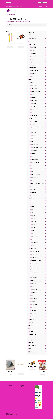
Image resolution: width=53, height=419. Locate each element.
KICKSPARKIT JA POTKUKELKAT (35, 91)
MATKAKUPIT (34, 138)
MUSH (33, 61)
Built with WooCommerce (14, 414)
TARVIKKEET (34, 106)
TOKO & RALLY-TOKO (34, 115)
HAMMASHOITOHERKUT (34, 201)
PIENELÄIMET (31, 340)
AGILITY (32, 82)
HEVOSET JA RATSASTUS (33, 319)
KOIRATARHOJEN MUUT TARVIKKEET (37, 127)
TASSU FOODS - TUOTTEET (35, 265)
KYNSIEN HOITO (33, 269)
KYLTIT (32, 141)
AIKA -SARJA (33, 250)
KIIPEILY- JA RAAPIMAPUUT (35, 71)
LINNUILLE (30, 325)
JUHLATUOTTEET (33, 123)
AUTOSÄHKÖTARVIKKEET (33, 38)
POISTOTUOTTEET (32, 342)
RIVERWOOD (34, 53)
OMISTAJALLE (31, 328)
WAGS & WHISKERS (31, 352)
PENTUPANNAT (34, 292)
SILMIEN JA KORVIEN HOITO (35, 263)
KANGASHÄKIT (33, 191)
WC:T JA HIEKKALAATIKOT (35, 77)
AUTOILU (32, 186)
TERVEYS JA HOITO (33, 248)
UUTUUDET (30, 351)
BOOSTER (33, 218)
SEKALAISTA (31, 348)
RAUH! (32, 209)
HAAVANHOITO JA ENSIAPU (35, 251)
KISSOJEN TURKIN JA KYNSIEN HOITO (35, 65)
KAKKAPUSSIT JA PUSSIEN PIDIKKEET (36, 281)
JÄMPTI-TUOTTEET (34, 121)
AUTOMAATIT (34, 133)
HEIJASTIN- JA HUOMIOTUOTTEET (35, 330)
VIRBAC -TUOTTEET (34, 266)
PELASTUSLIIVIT (33, 295)
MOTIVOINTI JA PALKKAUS (35, 100)
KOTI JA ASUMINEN (33, 68)
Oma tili (20, 6)
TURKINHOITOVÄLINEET (34, 272)
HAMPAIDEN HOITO (34, 253)
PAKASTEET (33, 59)
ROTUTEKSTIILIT (33, 339)
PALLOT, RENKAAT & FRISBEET (35, 177)
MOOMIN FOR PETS (34, 142)
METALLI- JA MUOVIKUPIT (35, 139)
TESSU (33, 62)
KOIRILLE (30, 79)
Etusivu (7, 6)
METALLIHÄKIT (33, 194)
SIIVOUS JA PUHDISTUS (34, 159)
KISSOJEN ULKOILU (33, 67)
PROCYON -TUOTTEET (34, 114)
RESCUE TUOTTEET (34, 298)
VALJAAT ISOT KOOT (34, 304)
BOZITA (33, 233)
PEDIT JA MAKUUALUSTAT (34, 144)
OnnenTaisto (9, 2)
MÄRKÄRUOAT (33, 56)
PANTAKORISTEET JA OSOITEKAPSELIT (37, 290)
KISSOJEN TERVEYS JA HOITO (34, 64)
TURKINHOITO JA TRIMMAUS (34, 268)
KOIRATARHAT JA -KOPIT (34, 126)
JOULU (30, 41)
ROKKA (33, 230)
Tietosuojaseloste (8, 414)
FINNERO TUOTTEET (34, 275)
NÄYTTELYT (32, 109)
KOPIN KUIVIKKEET (35, 129)
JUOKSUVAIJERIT (33, 124)
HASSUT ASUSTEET (34, 307)
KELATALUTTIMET (33, 283)
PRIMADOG (32, 207)
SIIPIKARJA (31, 322)
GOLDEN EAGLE (34, 221)
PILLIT (32, 112)
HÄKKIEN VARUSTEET (34, 189)
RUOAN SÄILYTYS (33, 156)
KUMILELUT (33, 171)
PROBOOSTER (34, 227)
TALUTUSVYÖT (33, 301)
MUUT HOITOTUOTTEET (34, 257)
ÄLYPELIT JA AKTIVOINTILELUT (35, 162)
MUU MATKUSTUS (33, 195)
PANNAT (32, 286)
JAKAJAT (32, 278)
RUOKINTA (31, 213)
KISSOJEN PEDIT (33, 74)
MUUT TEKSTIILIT (33, 337)
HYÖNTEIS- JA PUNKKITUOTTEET (36, 254)
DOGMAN (32, 200)
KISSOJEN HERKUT (34, 47)
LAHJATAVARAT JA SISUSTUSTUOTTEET (34, 324)
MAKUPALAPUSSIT (34, 103)
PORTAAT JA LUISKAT (34, 153)
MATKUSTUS (32, 185)
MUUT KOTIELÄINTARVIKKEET (34, 321)
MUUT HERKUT (33, 206)
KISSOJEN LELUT (32, 44)
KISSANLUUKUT (33, 73)
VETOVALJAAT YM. (33, 117)
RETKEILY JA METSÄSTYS (32, 345)
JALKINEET (31, 331)
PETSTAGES (33, 180)
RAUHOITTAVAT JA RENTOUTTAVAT (36, 260)
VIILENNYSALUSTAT (35, 150)
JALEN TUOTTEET (33, 280)
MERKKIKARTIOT (33, 97)
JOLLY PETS (33, 165)
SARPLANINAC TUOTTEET (32, 346)
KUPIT (32, 76)
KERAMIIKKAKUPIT (35, 136)
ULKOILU (31, 274)
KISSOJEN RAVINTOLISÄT (34, 49)
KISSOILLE (30, 43)
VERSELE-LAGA (34, 55)
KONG (32, 168)
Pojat (14, 6)
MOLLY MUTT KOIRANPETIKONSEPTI (37, 147)
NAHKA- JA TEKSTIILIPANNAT (36, 289)
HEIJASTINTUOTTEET (34, 277)
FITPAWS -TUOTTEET (34, 85)
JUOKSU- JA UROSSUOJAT (34, 310)
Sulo (17, 6)
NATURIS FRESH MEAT (35, 236)
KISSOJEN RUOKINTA (33, 46)
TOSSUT (32, 316)
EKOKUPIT (33, 135)
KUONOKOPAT (33, 94)
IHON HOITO (33, 256)
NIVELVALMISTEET (33, 259)
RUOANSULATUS (33, 262)
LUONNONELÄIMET (32, 327)
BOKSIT (32, 188)
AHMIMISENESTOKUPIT (35, 132)
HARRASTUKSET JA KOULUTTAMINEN (35, 80)
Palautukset (21, 386)
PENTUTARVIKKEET (33, 197)
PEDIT (33, 148)
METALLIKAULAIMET (35, 287)
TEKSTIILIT (32, 336)
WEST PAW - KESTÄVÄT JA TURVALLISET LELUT (37, 183)
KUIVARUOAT (33, 50)
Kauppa (35, 2)
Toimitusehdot (22, 385)
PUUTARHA (30, 343)
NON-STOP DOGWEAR (34, 284)
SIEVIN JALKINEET (31, 349)
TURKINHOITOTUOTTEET (35, 271)
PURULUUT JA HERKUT (33, 198)
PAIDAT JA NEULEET (34, 313)
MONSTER (33, 58)
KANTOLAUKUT (33, 192)
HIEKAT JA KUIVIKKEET (34, 70)
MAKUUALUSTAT (34, 145)
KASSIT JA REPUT (32, 333)
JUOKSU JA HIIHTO (34, 88)
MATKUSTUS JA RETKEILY (33, 334)
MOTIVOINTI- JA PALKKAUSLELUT (36, 174)
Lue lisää (10, 374)
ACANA (33, 52)
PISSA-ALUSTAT (33, 151)
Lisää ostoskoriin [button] (10, 46)
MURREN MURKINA (35, 242)
